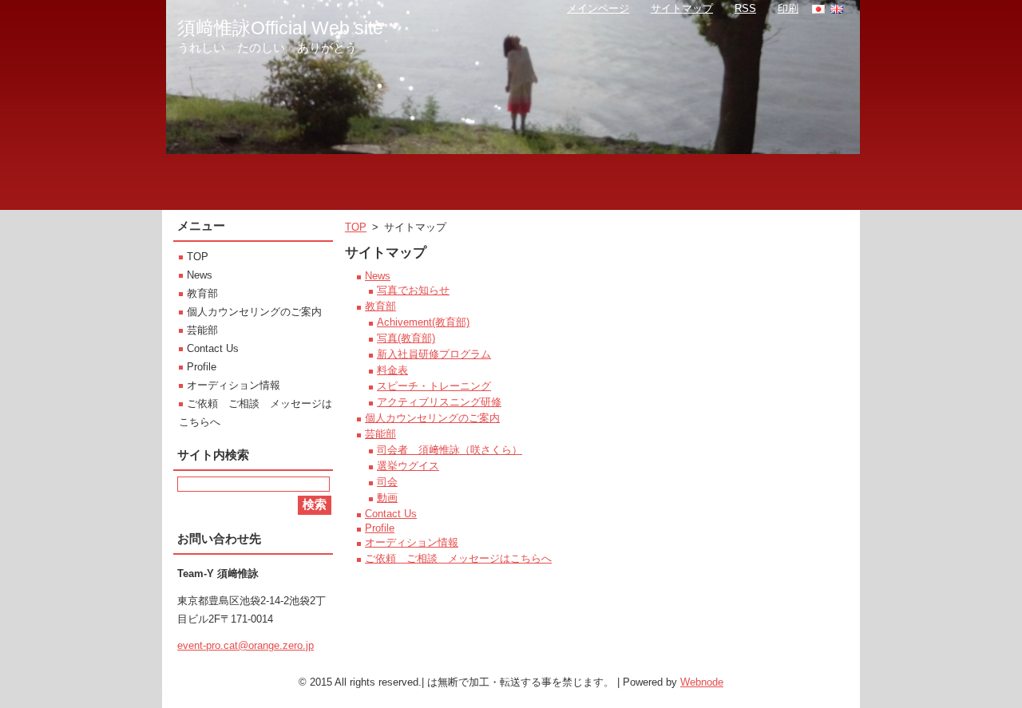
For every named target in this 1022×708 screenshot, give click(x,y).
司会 (387, 482)
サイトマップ (682, 8)
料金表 (392, 370)
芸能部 (380, 434)
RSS (745, 8)
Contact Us (391, 514)
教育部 (380, 306)
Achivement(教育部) (423, 322)
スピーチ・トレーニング (434, 386)
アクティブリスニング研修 (439, 402)
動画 (387, 498)
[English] (836, 8)
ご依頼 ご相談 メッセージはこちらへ (458, 558)
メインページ (598, 8)
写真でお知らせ (413, 290)
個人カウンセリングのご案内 (432, 418)
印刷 (788, 8)
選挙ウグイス (408, 466)
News (377, 276)
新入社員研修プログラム (434, 354)
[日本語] (818, 8)
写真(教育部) (406, 338)
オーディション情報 (411, 542)
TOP (355, 227)
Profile (379, 528)
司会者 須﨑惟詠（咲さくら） (449, 450)
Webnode (701, 682)
